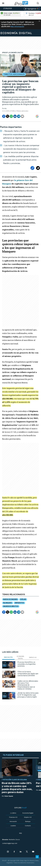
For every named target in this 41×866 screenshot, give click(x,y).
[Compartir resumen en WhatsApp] (38, 168)
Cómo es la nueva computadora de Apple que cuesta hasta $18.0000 (27, 674)
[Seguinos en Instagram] (8, 852)
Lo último (13, 813)
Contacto (28, 825)
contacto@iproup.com (9, 843)
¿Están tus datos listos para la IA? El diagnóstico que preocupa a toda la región (27, 695)
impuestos (19, 603)
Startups (28, 821)
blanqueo (7, 603)
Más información (17, 26)
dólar (23, 599)
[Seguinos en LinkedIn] (21, 852)
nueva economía (10, 599)
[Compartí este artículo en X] (7, 116)
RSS (20, 833)
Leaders (13, 825)
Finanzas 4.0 (13, 817)
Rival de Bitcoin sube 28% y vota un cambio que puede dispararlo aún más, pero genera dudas (17, 788)
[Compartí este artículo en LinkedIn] (15, 116)
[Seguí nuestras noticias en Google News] (37, 116)
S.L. (6, 108)
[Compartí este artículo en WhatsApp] (11, 116)
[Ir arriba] (37, 856)
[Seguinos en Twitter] (27, 852)
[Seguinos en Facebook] (14, 852)
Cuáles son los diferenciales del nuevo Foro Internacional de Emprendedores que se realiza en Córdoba (27, 685)
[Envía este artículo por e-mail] (22, 116)
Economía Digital (28, 813)
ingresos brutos (10, 606)
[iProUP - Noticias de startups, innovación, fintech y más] (21, 3)
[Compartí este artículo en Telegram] (18, 116)
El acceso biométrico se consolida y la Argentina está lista (26, 664)
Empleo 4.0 (27, 817)
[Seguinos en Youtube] (33, 852)
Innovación (13, 821)
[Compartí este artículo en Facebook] (3, 116)
